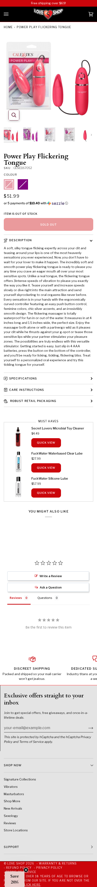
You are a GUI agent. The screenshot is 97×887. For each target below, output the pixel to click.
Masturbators (14, 794)
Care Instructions (26, 390)
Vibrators (11, 787)
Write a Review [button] (51, 576)
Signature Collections (20, 779)
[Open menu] (11, 14)
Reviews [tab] (16, 598)
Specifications (23, 378)
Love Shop (16, 863)
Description (20, 240)
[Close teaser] (26, 870)
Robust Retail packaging (32, 401)
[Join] (87, 727)
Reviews (10, 823)
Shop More (12, 801)
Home (8, 27)
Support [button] (11, 847)
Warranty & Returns (58, 863)
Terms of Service (31, 742)
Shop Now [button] (13, 765)
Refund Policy (19, 867)
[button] (48, 203)
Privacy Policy (49, 867)
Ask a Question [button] (51, 587)
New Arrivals (13, 808)
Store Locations (16, 830)
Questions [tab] (44, 598)
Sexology (11, 816)
